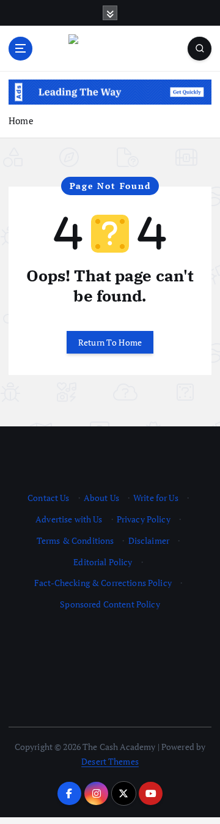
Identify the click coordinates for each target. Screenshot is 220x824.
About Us (101, 497)
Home (21, 120)
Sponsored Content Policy (110, 604)
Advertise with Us (68, 519)
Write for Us (155, 497)
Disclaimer (148, 540)
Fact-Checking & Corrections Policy (103, 582)
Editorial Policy (102, 562)
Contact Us (48, 497)
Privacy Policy (143, 519)
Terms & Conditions (75, 540)
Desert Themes (110, 761)
